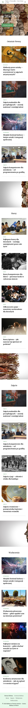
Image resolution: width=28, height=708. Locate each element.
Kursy (4, 236)
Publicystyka (14, 700)
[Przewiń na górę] (24, 706)
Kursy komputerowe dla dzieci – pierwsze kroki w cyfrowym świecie (13, 276)
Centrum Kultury (19, 695)
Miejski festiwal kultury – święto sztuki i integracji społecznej (14, 137)
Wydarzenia (6, 132)
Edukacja (5, 64)
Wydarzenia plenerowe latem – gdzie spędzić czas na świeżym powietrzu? (13, 613)
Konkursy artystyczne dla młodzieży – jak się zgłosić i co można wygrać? (14, 681)
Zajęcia (5, 99)
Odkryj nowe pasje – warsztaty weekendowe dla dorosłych (12, 309)
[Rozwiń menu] (25, 2)
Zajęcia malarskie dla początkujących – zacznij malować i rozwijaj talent (13, 104)
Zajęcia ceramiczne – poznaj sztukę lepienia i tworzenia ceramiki (12, 509)
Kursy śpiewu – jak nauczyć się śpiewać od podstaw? (12, 342)
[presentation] (14, 54)
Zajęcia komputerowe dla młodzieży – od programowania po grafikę (14, 170)
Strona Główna (8, 695)
